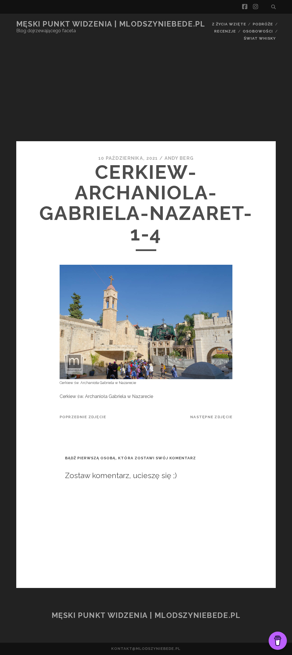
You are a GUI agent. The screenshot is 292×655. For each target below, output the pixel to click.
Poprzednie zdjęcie (83, 417)
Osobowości (258, 31)
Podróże (263, 24)
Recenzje (225, 31)
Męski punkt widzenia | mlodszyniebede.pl (110, 24)
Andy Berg (179, 158)
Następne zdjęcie (211, 417)
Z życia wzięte (229, 24)
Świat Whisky (260, 38)
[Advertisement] (146, 98)
